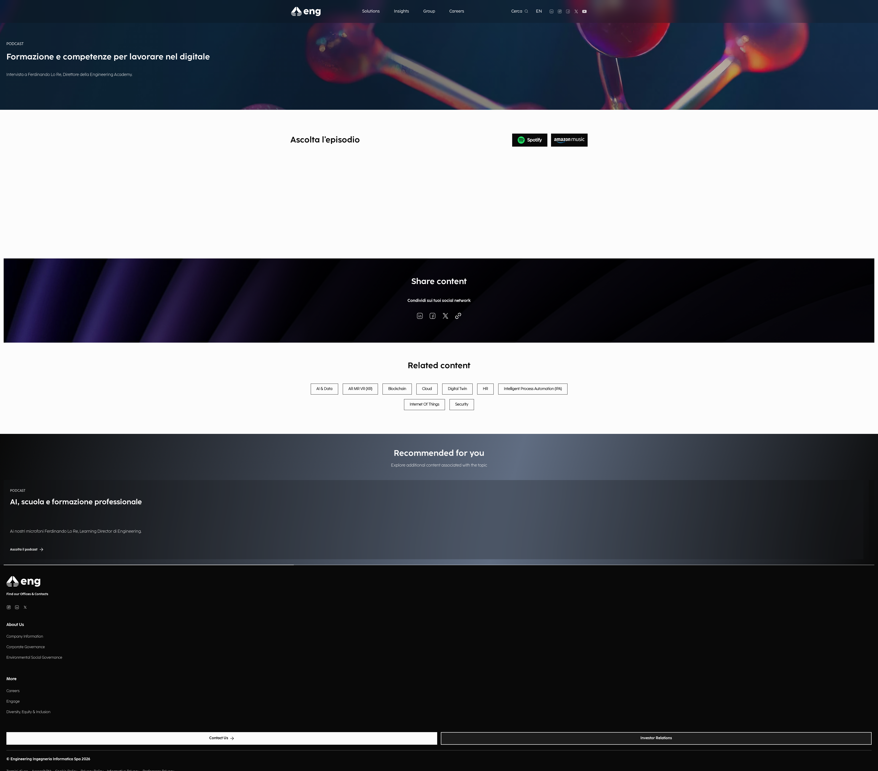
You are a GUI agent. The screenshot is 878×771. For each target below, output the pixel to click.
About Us (15, 624)
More (11, 679)
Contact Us (218, 738)
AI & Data (324, 389)
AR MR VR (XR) (360, 389)
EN (539, 11)
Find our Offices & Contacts (27, 594)
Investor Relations (656, 738)
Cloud (427, 389)
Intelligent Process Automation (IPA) (533, 389)
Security (461, 404)
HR (485, 389)
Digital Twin (457, 389)
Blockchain (397, 389)
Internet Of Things (424, 404)
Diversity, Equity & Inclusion (28, 712)
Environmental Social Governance (34, 657)
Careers (12, 691)
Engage (13, 701)
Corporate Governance (25, 647)
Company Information (24, 636)
